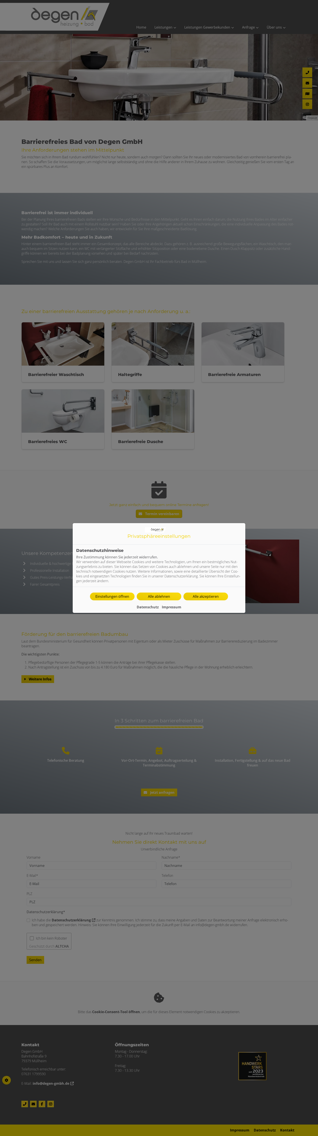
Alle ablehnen (159, 596)
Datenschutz (148, 607)
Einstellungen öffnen (112, 596)
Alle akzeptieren (206, 596)
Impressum (171, 607)
